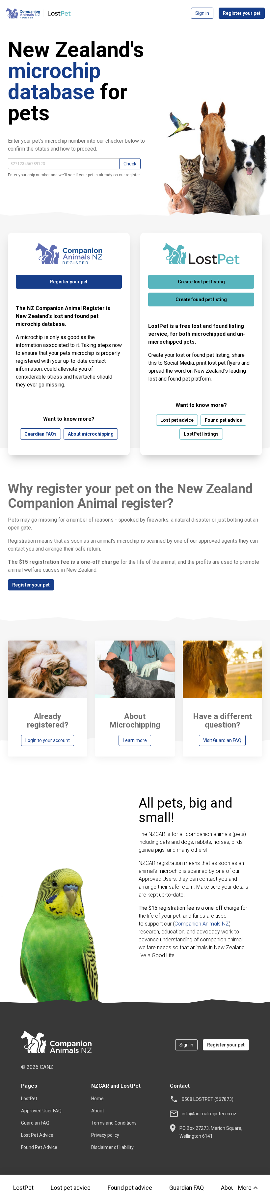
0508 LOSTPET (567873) (207, 1099)
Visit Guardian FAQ (222, 740)
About (97, 1110)
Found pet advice (130, 1187)
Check (129, 163)
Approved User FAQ (41, 1110)
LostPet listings (201, 434)
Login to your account (47, 740)
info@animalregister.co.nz (209, 1113)
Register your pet (241, 13)
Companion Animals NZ (202, 924)
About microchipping (91, 434)
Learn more (135, 740)
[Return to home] (56, 1043)
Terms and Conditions (114, 1123)
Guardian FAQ (186, 1187)
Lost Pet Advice (37, 1135)
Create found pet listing (201, 299)
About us (232, 1187)
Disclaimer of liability (112, 1147)
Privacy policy (105, 1135)
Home (97, 1098)
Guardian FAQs (40, 434)
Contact (180, 1086)
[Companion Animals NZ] (38, 13)
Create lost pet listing (201, 281)
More (245, 1187)
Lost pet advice (71, 1187)
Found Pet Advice (39, 1147)
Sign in (202, 13)
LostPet (23, 1187)
